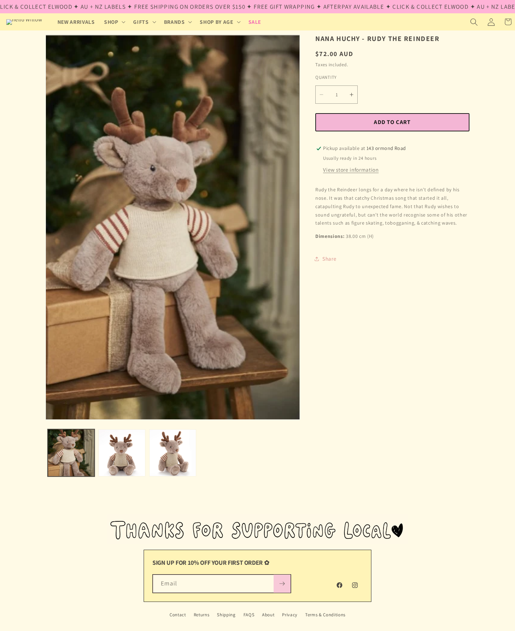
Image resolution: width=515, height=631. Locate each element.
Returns (202, 615)
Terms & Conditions (325, 615)
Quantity (326, 78)
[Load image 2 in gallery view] (121, 452)
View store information (351, 169)
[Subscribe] (282, 584)
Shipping (226, 615)
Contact (178, 615)
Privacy (289, 615)
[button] (114, 22)
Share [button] (329, 258)
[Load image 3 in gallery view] (172, 452)
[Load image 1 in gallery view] (71, 452)
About (268, 615)
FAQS (249, 615)
